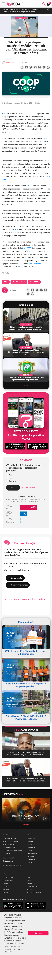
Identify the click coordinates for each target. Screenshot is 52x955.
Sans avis (12, 481)
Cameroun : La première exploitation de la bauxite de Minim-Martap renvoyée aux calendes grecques (22, 11)
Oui (10, 475)
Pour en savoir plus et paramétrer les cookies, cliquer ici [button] (13, 949)
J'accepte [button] (38, 933)
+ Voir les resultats (28, 487)
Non (10, 478)
